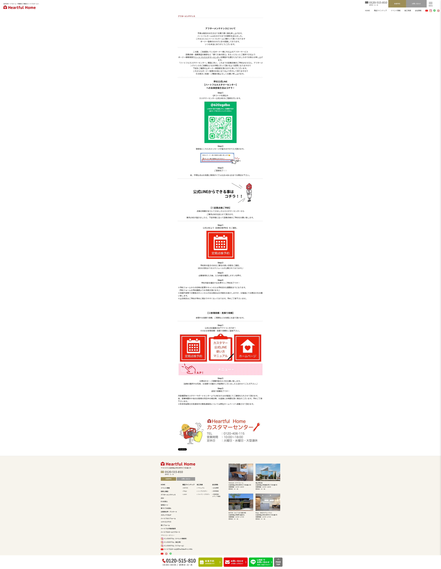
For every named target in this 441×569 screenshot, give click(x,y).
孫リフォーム (165, 525)
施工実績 (407, 10)
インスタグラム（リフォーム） (174, 546)
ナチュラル (201, 488)
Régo (185, 491)
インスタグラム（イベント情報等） (176, 538)
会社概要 (216, 488)
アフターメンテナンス (168, 495)
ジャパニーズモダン (204, 494)
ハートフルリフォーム (168, 518)
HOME (367, 10)
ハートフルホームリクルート (170, 532)
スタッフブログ (166, 515)
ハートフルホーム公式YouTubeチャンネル (178, 549)
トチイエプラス (166, 522)
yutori (185, 494)
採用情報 (216, 491)
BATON (185, 488)
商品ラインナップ (380, 10)
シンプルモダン (202, 491)
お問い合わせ (416, 4)
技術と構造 (164, 491)
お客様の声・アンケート (169, 512)
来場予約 (397, 4)
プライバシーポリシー (168, 535)
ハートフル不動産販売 (168, 529)
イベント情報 (395, 10)
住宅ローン (164, 505)
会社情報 (418, 10)
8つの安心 (164, 501)
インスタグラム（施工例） (173, 542)
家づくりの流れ (166, 508)
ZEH (162, 498)
